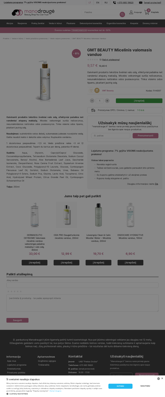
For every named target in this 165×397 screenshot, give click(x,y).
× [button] (162, 378)
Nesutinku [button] (145, 386)
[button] (55, 393)
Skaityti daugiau (55, 391)
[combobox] (158, 378)
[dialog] (82, 386)
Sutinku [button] (120, 386)
